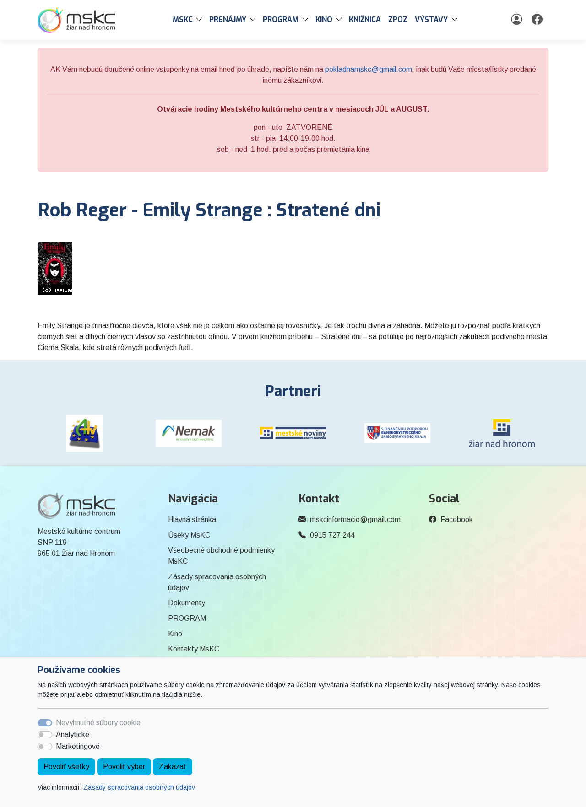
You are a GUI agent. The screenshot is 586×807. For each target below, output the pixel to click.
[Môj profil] (517, 20)
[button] (201, 20)
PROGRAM (187, 618)
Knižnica (365, 19)
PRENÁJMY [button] (227, 19)
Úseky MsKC (189, 535)
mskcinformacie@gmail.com (355, 519)
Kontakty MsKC (193, 649)
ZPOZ (397, 19)
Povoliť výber (124, 766)
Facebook (456, 519)
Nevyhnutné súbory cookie (98, 722)
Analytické (72, 734)
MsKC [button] (183, 19)
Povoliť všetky (66, 766)
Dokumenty (186, 603)
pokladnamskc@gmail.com (368, 69)
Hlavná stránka (192, 519)
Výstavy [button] (431, 19)
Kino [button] (323, 19)
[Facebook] (538, 20)
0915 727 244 (332, 535)
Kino (175, 634)
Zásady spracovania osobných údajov (139, 787)
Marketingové (78, 746)
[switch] (45, 734)
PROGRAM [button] (280, 19)
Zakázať (172, 766)
